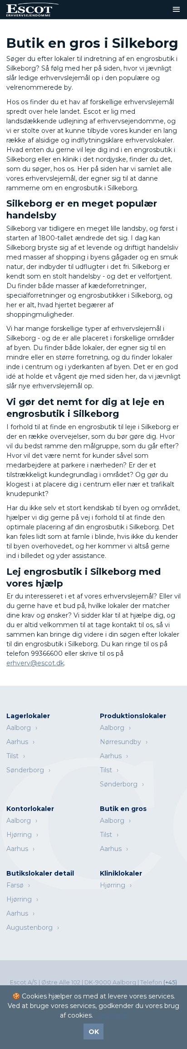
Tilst (12, 756)
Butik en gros (123, 809)
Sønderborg (25, 770)
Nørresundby (120, 742)
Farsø (15, 885)
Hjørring (19, 835)
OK (94, 1032)
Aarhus (17, 742)
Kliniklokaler (121, 873)
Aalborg (18, 728)
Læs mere (111, 1015)
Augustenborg (29, 927)
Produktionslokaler (133, 716)
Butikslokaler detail (40, 873)
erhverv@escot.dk (35, 663)
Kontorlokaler (30, 809)
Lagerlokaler (28, 716)
